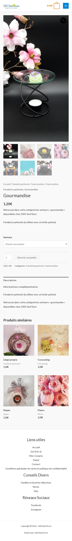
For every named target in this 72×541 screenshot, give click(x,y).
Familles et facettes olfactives (36, 482)
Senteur (7, 237)
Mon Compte (36, 455)
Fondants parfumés (21, 184)
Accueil (6, 184)
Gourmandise (37, 184)
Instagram (36, 509)
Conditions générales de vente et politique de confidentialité (36, 468)
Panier (36, 460)
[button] (63, 20)
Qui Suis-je (36, 451)
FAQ (36, 491)
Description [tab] (9, 280)
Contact (36, 464)
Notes (36, 486)
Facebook (36, 505)
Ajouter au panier (27, 257)
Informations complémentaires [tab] (20, 286)
